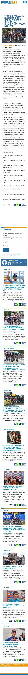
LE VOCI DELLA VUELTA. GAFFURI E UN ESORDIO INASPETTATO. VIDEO (11, 644)
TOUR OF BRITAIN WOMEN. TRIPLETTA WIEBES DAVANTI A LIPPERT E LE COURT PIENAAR (13, 327)
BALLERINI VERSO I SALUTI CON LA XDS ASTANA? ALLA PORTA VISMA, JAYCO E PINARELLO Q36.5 (14, 288)
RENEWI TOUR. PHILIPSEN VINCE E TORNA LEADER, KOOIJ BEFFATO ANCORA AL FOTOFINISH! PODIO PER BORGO (14, 367)
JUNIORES (7, 470)
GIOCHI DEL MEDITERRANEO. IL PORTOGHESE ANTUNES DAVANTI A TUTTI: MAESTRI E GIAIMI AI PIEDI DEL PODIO (13, 448)
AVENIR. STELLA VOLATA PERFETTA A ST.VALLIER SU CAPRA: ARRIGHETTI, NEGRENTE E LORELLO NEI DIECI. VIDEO (14, 409)
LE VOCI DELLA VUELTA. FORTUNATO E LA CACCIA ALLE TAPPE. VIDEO (13, 605)
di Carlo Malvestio (7, 47)
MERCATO (7, 269)
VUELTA (6, 588)
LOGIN (6, 250)
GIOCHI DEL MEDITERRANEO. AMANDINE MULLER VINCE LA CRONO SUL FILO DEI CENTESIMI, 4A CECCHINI (14, 528)
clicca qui (18, 254)
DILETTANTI (7, 391)
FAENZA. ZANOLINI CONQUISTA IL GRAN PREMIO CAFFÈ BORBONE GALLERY (13, 487)
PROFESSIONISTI (8, 45)
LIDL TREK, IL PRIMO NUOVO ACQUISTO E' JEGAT (12, 568)
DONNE (6, 310)
